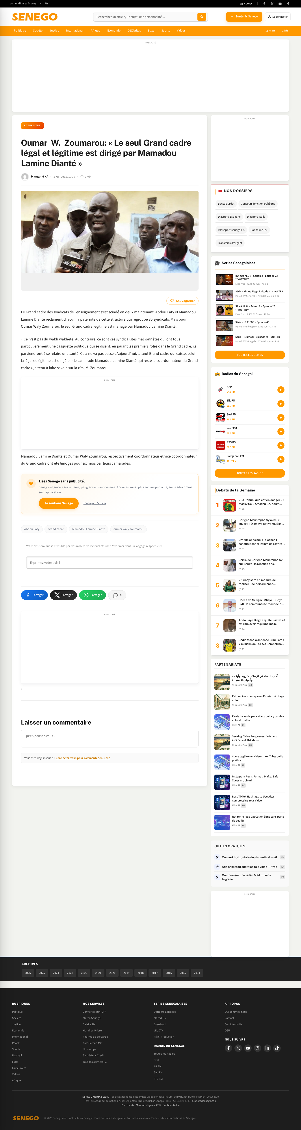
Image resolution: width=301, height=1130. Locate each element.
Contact (229, 1018)
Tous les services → (95, 1062)
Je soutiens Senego (59, 503)
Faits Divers (19, 1068)
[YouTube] (280, 3)
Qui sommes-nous (236, 1012)
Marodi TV (160, 1018)
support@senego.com (204, 1101)
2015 (183, 973)
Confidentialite (233, 1024)
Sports (165, 30)
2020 (112, 973)
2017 (155, 973)
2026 (28, 973)
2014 (197, 973)
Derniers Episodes (165, 1012)
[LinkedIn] (267, 1048)
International (75, 30)
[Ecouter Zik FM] (280, 403)
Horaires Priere (92, 1031)
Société (38, 30)
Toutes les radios (250, 473)
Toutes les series (250, 355)
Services (270, 31)
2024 (56, 973)
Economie (18, 1031)
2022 (84, 973)
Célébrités (134, 30)
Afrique (95, 30)
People (16, 1043)
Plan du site (127, 1105)
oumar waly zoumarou (128, 529)
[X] (238, 1048)
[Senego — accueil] (35, 16)
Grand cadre (56, 529)
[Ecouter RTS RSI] (280, 445)
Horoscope (89, 1049)
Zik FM (158, 1066)
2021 (98, 973)
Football (17, 1055)
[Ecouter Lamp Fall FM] (280, 459)
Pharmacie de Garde (95, 1037)
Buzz (151, 30)
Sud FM (158, 1072)
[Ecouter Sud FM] (280, 417)
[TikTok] (288, 3)
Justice (54, 30)
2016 (169, 973)
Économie (114, 30)
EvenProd (159, 1024)
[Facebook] (264, 3)
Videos (16, 1074)
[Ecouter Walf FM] (280, 431)
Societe (16, 1018)
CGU (227, 1031)
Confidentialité (171, 1105)
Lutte (15, 1062)
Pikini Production (164, 1037)
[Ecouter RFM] (280, 389)
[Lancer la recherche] (201, 17)
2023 (70, 973)
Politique (20, 30)
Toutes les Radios (164, 1054)
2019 (126, 973)
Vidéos (181, 30)
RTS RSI (158, 1079)
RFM (156, 1060)
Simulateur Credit (93, 1055)
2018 (140, 973)
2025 (42, 973)
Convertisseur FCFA (94, 1012)
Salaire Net (89, 1024)
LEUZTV (158, 1031)
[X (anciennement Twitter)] (272, 3)
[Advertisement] (150, 78)
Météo (284, 31)
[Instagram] (257, 1048)
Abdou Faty (31, 529)
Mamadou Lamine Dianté (88, 529)
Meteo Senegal (92, 1018)
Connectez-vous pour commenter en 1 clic (83, 758)
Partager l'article (95, 503)
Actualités (32, 125)
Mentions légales (145, 1105)
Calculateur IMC (92, 1043)
